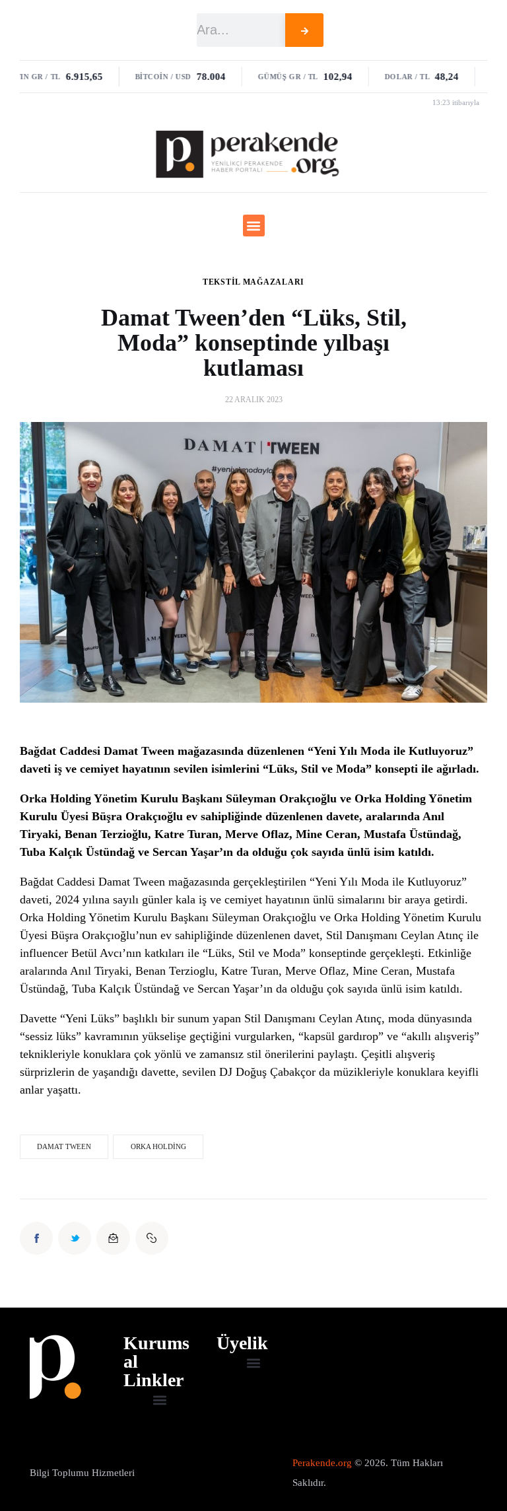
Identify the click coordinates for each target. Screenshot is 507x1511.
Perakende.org (322, 1463)
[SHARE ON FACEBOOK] (36, 1238)
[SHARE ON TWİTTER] (74, 1238)
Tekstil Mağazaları (253, 282)
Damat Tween (64, 1146)
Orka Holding (158, 1146)
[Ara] (304, 30)
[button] (254, 225)
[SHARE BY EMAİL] (112, 1238)
